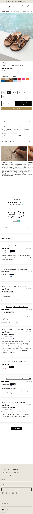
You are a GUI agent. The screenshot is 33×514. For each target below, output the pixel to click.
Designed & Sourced (7, 141)
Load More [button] (16, 429)
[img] (5, 248)
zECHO (8, 11)
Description (4, 117)
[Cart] (31, 6)
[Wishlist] (28, 6)
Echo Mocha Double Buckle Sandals (16, 362)
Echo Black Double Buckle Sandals (16, 286)
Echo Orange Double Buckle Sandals (17, 307)
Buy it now (16, 108)
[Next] (31, 1)
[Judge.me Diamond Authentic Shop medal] (11, 214)
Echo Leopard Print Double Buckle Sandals (18, 329)
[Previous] (2, 1)
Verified (15, 221)
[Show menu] (2, 6)
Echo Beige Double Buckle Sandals (16, 269)
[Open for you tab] (3, 510)
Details (3, 121)
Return (11, 126)
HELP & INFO (4, 503)
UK (4, 93)
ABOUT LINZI (4, 509)
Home (3, 11)
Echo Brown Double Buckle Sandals (16, 402)
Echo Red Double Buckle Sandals (16, 246)
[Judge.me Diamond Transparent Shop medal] (20, 214)
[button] (5, 68)
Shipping (3, 112)
